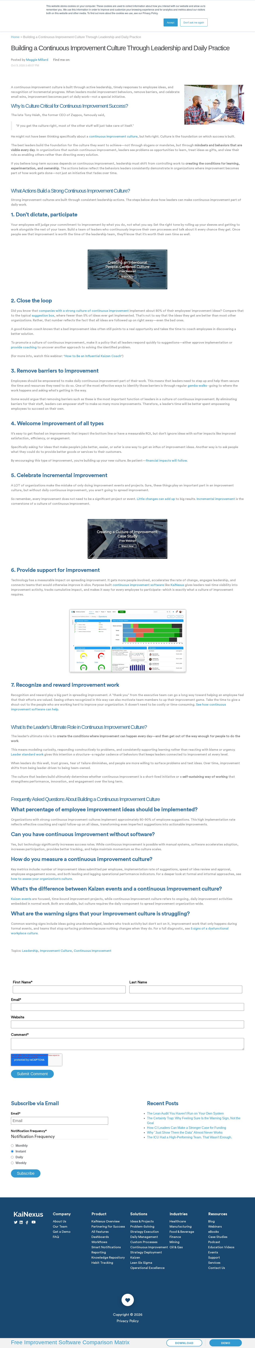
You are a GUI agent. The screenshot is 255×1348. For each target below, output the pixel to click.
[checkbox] (59, 1154)
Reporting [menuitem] (98, 1252)
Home (15, 37)
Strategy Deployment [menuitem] (146, 1252)
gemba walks (197, 385)
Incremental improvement (216, 499)
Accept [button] (170, 22)
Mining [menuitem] (174, 1242)
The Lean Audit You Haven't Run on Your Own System (185, 1113)
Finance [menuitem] (175, 1237)
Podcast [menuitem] (214, 1242)
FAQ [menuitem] (56, 1237)
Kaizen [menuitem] (135, 1257)
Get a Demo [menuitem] (62, 1231)
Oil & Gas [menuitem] (176, 1247)
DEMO (225, 1343)
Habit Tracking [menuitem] (102, 1262)
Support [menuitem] (214, 1257)
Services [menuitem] (214, 1262)
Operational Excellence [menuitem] (147, 1268)
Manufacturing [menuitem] (181, 1226)
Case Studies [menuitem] (217, 1237)
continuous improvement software (138, 585)
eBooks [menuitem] (213, 1231)
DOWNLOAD (184, 1343)
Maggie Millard (37, 59)
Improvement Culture (56, 950)
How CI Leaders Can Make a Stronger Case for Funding (186, 1127)
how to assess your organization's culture (41, 878)
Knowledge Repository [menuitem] (108, 1257)
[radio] (59, 1145)
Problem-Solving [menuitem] (142, 1226)
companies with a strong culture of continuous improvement (84, 310)
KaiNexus (177, 585)
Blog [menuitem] (211, 1221)
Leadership (30, 950)
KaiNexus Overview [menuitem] (105, 1221)
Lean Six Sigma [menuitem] (141, 1262)
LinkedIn (73, 59)
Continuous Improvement (92, 950)
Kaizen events (21, 899)
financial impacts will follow (166, 460)
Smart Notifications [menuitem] (106, 1247)
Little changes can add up (156, 499)
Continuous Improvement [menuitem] (149, 1247)
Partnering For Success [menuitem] (108, 1226)
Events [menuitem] (213, 1252)
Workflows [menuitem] (99, 1242)
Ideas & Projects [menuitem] (142, 1221)
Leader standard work (27, 754)
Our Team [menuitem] (60, 1226)
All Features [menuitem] (100, 1231)
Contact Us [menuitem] (216, 1268)
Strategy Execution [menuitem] (144, 1231)
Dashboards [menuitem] (100, 1237)
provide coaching (24, 347)
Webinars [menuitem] (215, 1226)
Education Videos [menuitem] (221, 1247)
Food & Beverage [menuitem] (182, 1231)
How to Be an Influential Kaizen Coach (93, 356)
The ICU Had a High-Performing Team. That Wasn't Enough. (189, 1137)
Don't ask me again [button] (193, 22)
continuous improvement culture (113, 136)
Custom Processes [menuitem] (143, 1242)
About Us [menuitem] (59, 1221)
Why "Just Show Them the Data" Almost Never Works (185, 1132)
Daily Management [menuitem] (144, 1237)
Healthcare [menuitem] (178, 1221)
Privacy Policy (128, 1321)
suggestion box (43, 315)
